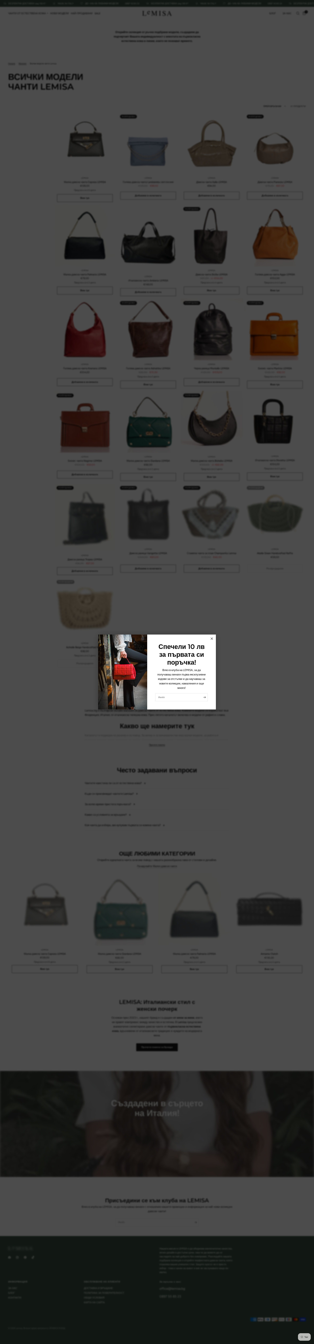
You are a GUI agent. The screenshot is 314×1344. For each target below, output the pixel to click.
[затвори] (211, 638)
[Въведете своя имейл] (204, 697)
